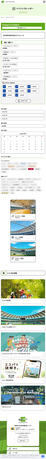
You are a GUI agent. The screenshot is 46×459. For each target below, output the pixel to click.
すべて (3, 163)
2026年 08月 (4, 111)
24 (4, 149)
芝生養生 (4, 172)
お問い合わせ (22, 440)
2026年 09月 (4, 115)
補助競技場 (20, 179)
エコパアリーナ (36, 179)
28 (29, 149)
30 (41, 149)
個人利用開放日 (5, 169)
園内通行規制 (5, 193)
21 (29, 146)
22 (35, 146)
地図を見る (15, 448)
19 (16, 146)
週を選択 (4, 126)
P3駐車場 (31, 190)
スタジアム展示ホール (30, 187)
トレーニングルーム (15, 182)
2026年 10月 (4, 118)
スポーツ (10, 163)
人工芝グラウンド (6, 184)
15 (35, 144)
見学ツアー (14, 169)
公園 (38, 187)
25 (10, 149)
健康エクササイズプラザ (27, 182)
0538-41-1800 (24, 435)
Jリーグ (23, 163)
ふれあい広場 (5, 190)
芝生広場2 (20, 187)
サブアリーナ (5, 182)
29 (35, 149)
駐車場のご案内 (24, 100)
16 (41, 144)
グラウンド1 (25, 184)
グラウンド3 (4, 187)
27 (23, 149)
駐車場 (18, 190)
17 (4, 146)
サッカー (16, 163)
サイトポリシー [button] (32, 457)
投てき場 (28, 179)
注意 (31, 169)
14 (29, 144)
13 (23, 144)
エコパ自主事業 (22, 169)
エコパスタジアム (11, 179)
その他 (12, 193)
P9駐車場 (24, 190)
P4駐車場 (38, 190)
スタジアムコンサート (21, 166)
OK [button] (42, 456)
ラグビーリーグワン (32, 163)
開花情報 (37, 169)
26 (16, 149)
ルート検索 (15, 452)
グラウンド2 (33, 184)
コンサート (11, 166)
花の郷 (12, 190)
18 (10, 146)
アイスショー (32, 166)
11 (10, 144)
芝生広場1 (12, 187)
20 (23, 146)
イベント (4, 166)
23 (41, 146)
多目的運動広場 (16, 184)
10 (4, 144)
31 (4, 152)
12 (16, 144)
